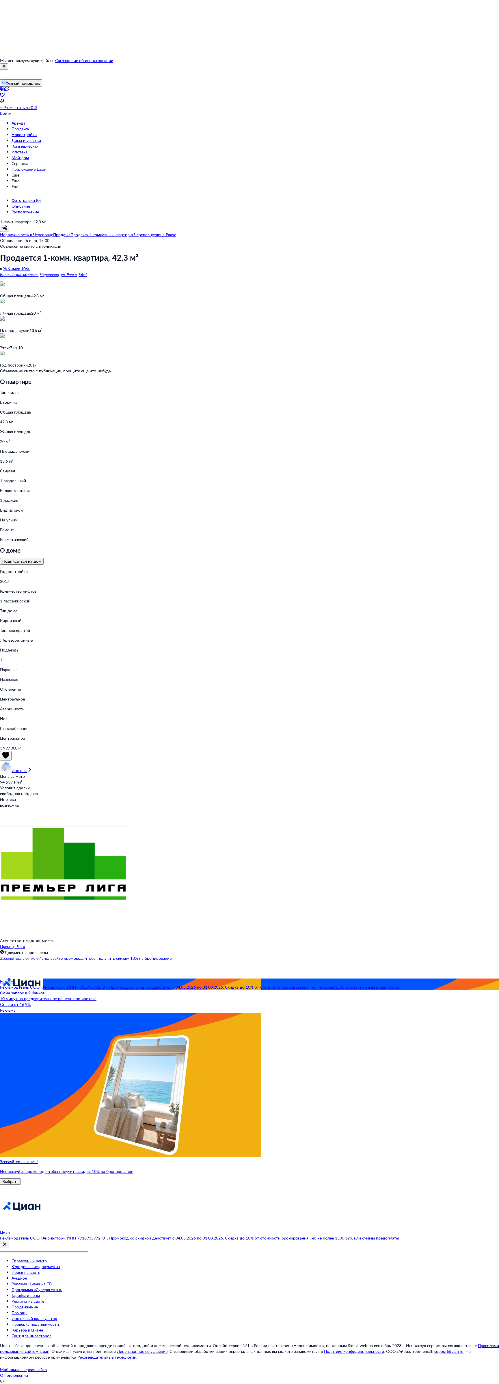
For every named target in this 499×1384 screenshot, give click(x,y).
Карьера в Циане (27, 1330)
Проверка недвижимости (35, 1324)
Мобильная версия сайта (23, 1369)
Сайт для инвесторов (31, 1335)
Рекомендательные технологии (106, 1357)
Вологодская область (19, 274)
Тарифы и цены (26, 1295)
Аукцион (19, 1278)
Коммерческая (25, 146)
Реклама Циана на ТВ (32, 1284)
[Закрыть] (4, 66)
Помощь (19, 1312)
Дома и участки (26, 140)
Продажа (20, 129)
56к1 (83, 274)
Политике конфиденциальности (354, 1351)
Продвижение (25, 1307)
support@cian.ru (448, 1351)
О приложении (14, 1375)
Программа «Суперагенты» (37, 1289)
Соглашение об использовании (84, 60)
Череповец (49, 274)
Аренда (18, 123)
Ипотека (19, 152)
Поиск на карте (26, 1272)
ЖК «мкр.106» (16, 268)
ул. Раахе (69, 274)
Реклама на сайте (28, 1301)
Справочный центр (29, 1260)
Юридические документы (36, 1266)
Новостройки (24, 134)
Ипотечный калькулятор (34, 1318)
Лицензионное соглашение (142, 1351)
